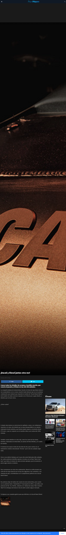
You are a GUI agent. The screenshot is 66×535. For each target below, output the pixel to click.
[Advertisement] (32, 13)
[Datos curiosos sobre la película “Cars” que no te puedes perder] (60, 423)
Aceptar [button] (62, 533)
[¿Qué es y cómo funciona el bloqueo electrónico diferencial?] (55, 406)
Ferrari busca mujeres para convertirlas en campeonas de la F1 (49, 427)
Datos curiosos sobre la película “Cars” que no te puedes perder (60, 429)
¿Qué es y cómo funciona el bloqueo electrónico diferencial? (54, 416)
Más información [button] (46, 533)
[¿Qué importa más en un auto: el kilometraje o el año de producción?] (60, 434)
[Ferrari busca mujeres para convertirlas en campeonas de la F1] (50, 421)
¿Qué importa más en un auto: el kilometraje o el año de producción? (60, 440)
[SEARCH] (64, 2)
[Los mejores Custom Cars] (50, 438)
